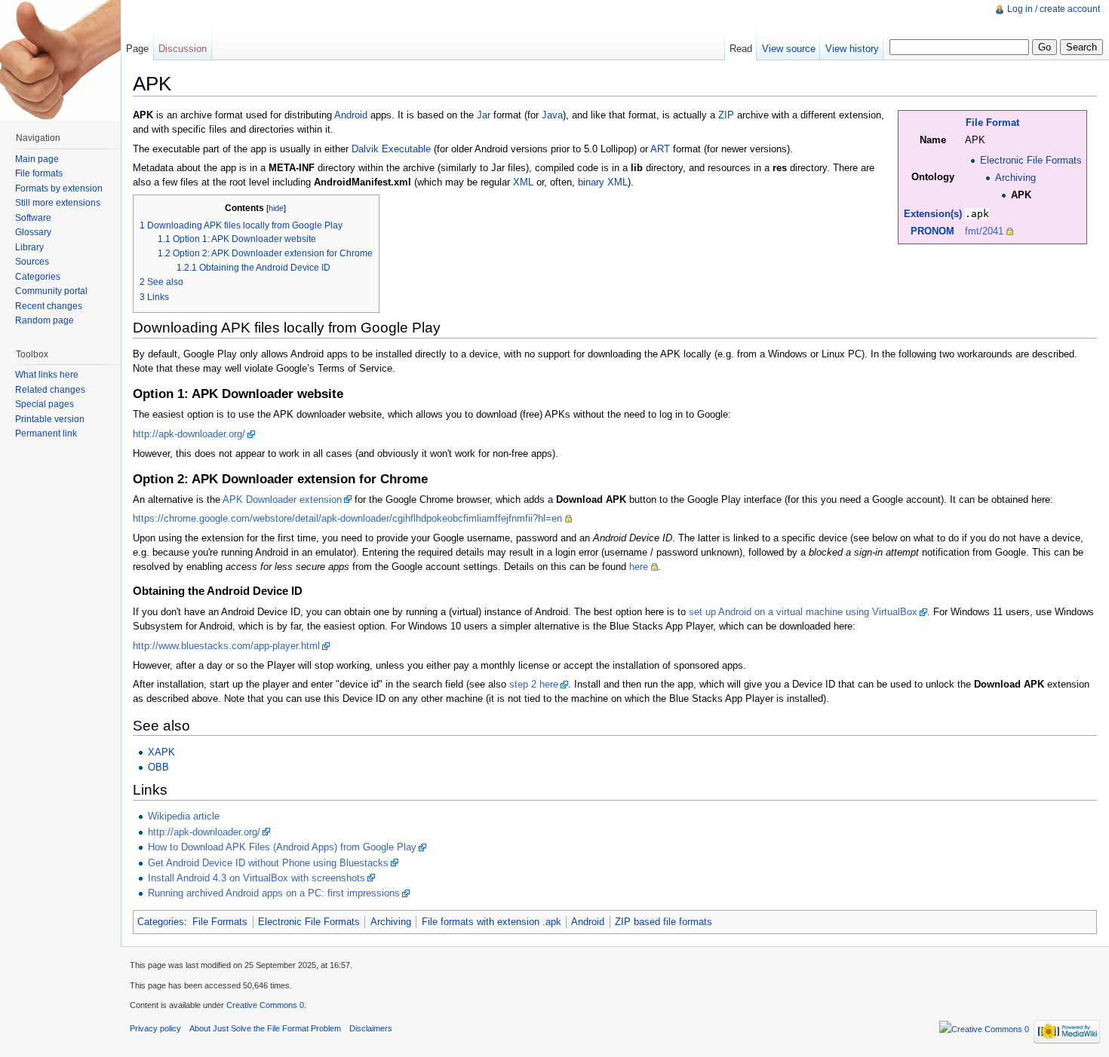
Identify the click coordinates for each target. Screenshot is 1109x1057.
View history (852, 48)
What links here (46, 374)
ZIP (726, 115)
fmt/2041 (984, 231)
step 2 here (533, 684)
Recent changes (48, 306)
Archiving (1015, 177)
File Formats (219, 921)
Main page (37, 159)
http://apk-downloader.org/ (189, 434)
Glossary (33, 232)
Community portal (51, 291)
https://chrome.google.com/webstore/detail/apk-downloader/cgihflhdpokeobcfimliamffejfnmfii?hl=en (347, 518)
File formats (39, 173)
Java (552, 115)
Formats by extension (59, 188)
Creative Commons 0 (265, 1005)
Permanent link (46, 433)
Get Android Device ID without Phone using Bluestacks (268, 863)
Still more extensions (57, 203)
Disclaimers (370, 1028)
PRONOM (932, 231)
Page (137, 48)
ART (660, 149)
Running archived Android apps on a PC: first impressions (274, 893)
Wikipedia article (184, 816)
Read (741, 48)
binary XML (603, 182)
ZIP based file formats (663, 921)
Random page (44, 320)
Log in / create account (1053, 9)
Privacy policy (155, 1028)
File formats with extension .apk (491, 921)
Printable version (49, 419)
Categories (160, 921)
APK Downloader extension (282, 499)
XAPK (161, 752)
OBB (158, 767)
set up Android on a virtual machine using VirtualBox (803, 611)
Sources (32, 261)
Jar (483, 115)
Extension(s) (933, 213)
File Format (992, 122)
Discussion (182, 48)
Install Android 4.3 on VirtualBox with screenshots (256, 878)
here (638, 566)
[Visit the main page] (60, 60)
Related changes (50, 390)
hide (276, 208)
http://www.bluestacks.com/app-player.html (226, 645)
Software (33, 218)
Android (350, 115)
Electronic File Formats (1031, 160)
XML (523, 182)
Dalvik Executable (391, 149)
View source (789, 48)
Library (29, 247)
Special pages (44, 404)
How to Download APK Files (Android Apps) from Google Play (282, 847)
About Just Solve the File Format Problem (265, 1028)
